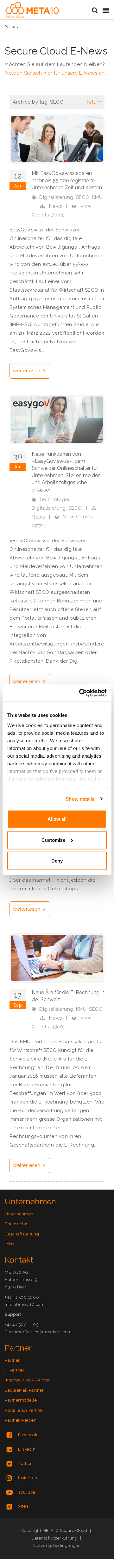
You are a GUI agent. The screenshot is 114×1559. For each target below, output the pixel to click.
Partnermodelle (21, 1400)
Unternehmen (19, 1214)
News (55, 206)
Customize (53, 839)
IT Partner (14, 1370)
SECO (83, 197)
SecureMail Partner (24, 1390)
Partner (12, 1360)
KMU (97, 197)
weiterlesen (27, 371)
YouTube (26, 1492)
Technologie (54, 499)
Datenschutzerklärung (54, 1538)
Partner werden (20, 1420)
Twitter (25, 1463)
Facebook (27, 1434)
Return (93, 102)
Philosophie (16, 1223)
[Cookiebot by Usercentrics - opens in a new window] (80, 692)
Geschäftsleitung (22, 1234)
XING (23, 1506)
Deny (57, 860)
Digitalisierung (56, 197)
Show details (80, 798)
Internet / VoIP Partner (28, 1380)
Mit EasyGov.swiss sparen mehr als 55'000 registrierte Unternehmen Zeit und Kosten (67, 180)
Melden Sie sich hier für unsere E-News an (55, 73)
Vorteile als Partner (24, 1410)
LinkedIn (26, 1449)
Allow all (57, 819)
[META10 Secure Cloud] (32, 10)
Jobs (9, 1244)
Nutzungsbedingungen (57, 1545)
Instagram (28, 1477)
